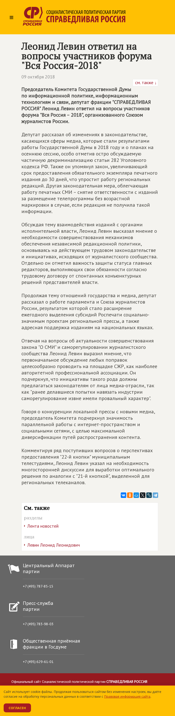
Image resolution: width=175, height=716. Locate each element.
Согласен (17, 708)
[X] (142, 495)
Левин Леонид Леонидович (53, 545)
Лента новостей (43, 526)
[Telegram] (155, 495)
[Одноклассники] (130, 495)
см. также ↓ (145, 82)
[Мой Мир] (136, 495)
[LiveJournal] (149, 495)
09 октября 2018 (38, 77)
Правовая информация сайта (127, 696)
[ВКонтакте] (123, 495)
